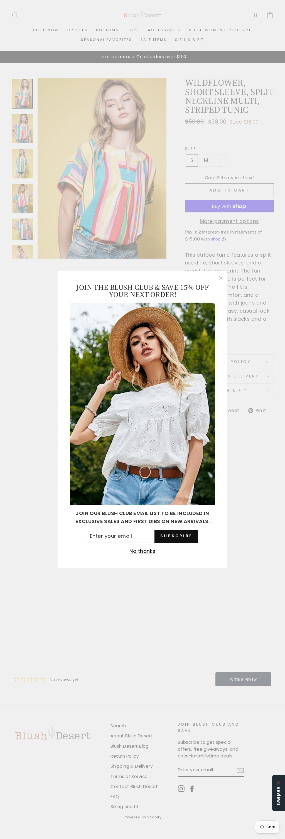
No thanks (142, 551)
